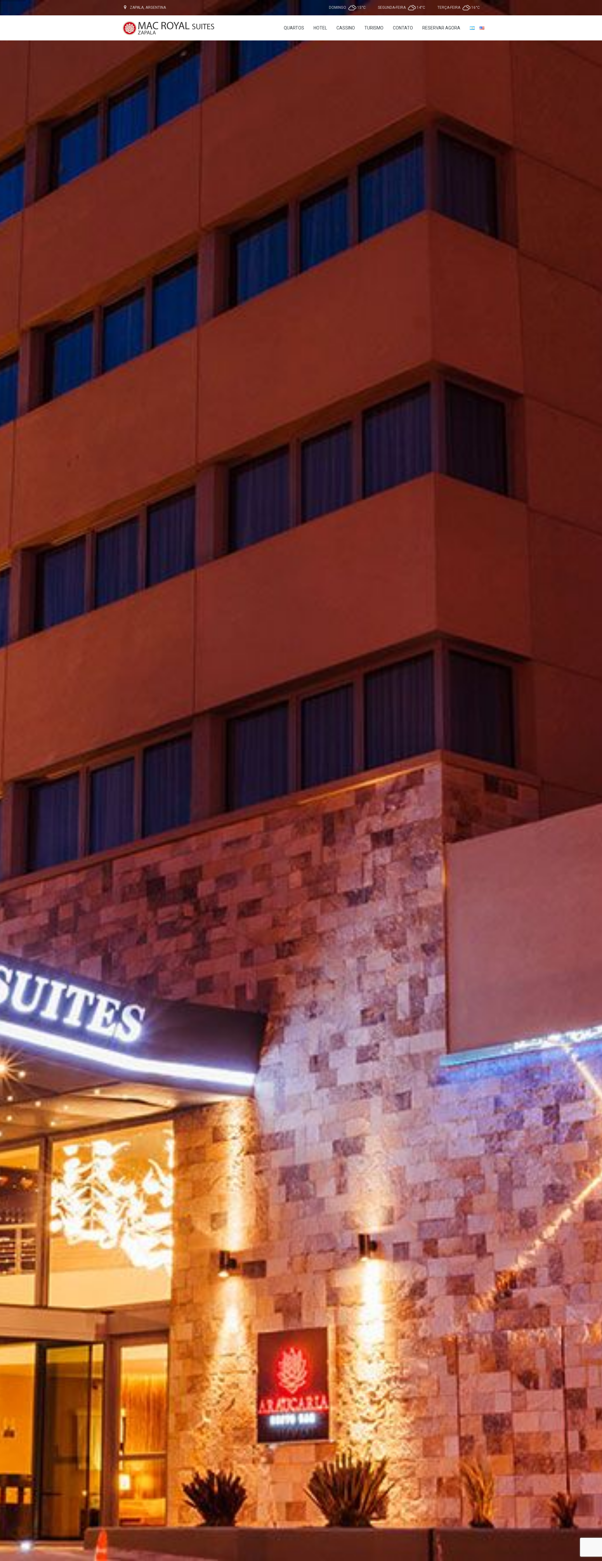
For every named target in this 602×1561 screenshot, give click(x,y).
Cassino (345, 27)
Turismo (373, 27)
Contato (403, 27)
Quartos (294, 27)
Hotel (320, 27)
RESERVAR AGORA (441, 27)
